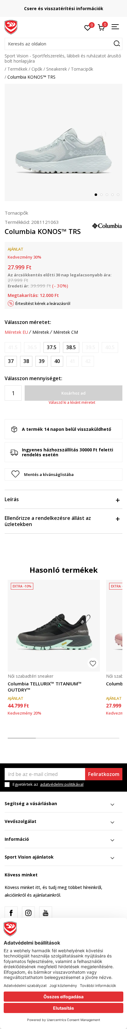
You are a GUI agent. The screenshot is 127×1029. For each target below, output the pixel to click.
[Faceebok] (11, 913)
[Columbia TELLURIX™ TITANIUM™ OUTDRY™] (54, 626)
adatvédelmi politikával (62, 784)
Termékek (17, 69)
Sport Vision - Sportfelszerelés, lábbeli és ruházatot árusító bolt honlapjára (63, 58)
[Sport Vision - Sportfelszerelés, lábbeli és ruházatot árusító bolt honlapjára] (11, 26)
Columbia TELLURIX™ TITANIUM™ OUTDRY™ (45, 686)
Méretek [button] (40, 332)
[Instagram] (28, 913)
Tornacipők (82, 69)
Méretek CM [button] (65, 332)
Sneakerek (56, 69)
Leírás (12, 499)
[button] (63, 44)
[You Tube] (45, 913)
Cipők (36, 69)
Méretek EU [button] (16, 332)
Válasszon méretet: (28, 322)
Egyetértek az (48, 784)
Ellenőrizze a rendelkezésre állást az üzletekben (48, 521)
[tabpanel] (63, 142)
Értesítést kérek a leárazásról (42, 303)
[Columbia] (107, 225)
